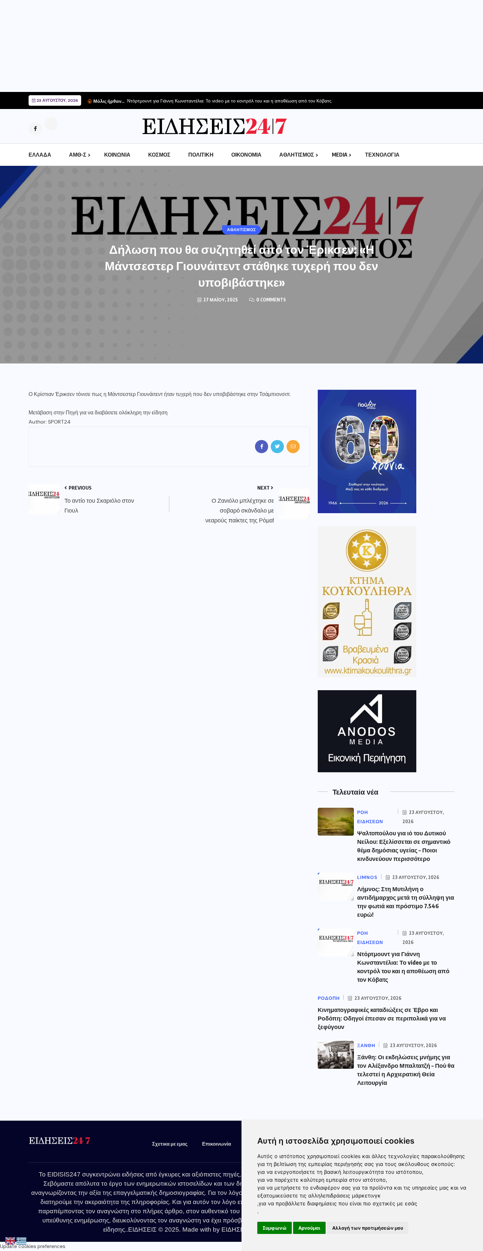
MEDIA (339, 154)
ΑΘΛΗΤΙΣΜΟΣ (296, 154)
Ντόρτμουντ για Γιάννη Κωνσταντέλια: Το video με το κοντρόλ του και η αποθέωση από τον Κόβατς (229, 101)
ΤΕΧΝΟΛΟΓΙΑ (382, 154)
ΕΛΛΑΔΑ (40, 154)
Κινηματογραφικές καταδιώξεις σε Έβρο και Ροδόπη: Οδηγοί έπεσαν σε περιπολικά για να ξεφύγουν (382, 1018)
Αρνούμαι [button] (309, 1228)
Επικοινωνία (216, 1144)
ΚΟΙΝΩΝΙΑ (117, 154)
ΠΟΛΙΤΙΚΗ (201, 154)
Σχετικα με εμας (170, 1144)
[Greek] (21, 1241)
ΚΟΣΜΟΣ (159, 154)
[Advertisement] (197, 46)
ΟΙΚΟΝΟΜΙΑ (246, 154)
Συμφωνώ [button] (275, 1228)
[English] (10, 1241)
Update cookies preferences (32, 1246)
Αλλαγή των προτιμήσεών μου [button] (367, 1228)
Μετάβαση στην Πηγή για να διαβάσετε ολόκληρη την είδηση (98, 412)
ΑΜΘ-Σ (77, 154)
